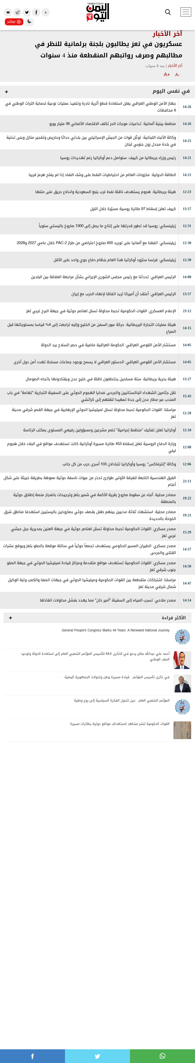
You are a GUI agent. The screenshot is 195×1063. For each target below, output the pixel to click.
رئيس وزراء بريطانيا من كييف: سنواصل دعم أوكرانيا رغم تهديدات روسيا (118, 158)
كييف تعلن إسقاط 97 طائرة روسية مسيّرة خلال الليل (133, 209)
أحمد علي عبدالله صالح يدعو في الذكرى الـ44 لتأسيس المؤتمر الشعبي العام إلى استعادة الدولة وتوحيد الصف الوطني (95, 656)
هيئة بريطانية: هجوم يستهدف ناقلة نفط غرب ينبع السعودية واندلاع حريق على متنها (105, 192)
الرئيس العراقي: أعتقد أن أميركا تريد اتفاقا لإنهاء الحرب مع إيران (123, 294)
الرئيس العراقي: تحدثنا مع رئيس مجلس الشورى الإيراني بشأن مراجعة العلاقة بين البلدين (103, 277)
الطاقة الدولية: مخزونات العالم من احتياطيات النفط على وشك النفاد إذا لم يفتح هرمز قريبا (102, 175)
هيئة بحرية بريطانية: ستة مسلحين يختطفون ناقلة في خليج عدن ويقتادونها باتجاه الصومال (101, 379)
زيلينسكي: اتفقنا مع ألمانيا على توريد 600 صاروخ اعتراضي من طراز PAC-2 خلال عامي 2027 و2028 (96, 243)
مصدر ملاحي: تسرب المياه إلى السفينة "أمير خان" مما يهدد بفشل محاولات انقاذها (108, 600)
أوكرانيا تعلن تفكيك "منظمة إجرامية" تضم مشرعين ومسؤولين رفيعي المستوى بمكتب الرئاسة (99, 430)
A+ (167, 74)
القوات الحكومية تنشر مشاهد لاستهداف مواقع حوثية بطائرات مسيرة (120, 724)
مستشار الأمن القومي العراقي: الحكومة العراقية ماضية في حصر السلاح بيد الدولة (108, 345)
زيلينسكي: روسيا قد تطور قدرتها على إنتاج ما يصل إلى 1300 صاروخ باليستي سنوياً (107, 226)
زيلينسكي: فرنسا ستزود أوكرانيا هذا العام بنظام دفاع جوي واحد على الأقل (115, 260)
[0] (32, 1056)
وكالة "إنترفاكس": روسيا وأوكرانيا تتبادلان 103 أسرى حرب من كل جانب (119, 464)
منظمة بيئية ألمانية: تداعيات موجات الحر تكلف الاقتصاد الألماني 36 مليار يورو (112, 124)
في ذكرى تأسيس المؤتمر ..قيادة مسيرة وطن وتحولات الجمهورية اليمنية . (116, 677)
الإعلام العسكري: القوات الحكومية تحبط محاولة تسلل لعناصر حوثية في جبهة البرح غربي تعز (101, 311)
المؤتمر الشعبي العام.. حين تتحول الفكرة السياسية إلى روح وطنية (122, 700)
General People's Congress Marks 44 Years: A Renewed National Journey (116, 630)
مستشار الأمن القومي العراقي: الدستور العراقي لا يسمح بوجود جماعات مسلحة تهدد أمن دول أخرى (94, 362)
